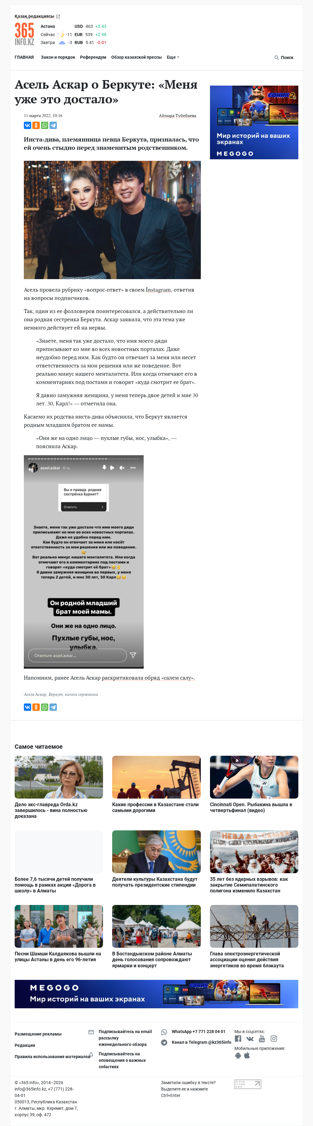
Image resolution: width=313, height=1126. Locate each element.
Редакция (25, 1045)
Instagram (158, 289)
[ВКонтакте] (27, 125)
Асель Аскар (35, 694)
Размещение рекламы (38, 1034)
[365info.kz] (26, 34)
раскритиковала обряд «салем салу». (148, 677)
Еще (171, 57)
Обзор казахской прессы (136, 57)
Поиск (286, 57)
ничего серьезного (81, 694)
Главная (24, 57)
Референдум (93, 57)
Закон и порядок (58, 57)
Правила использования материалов (47, 1056)
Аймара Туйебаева (177, 115)
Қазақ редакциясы (34, 16)
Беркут (56, 694)
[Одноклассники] (36, 125)
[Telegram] (53, 125)
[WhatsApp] (44, 125)
